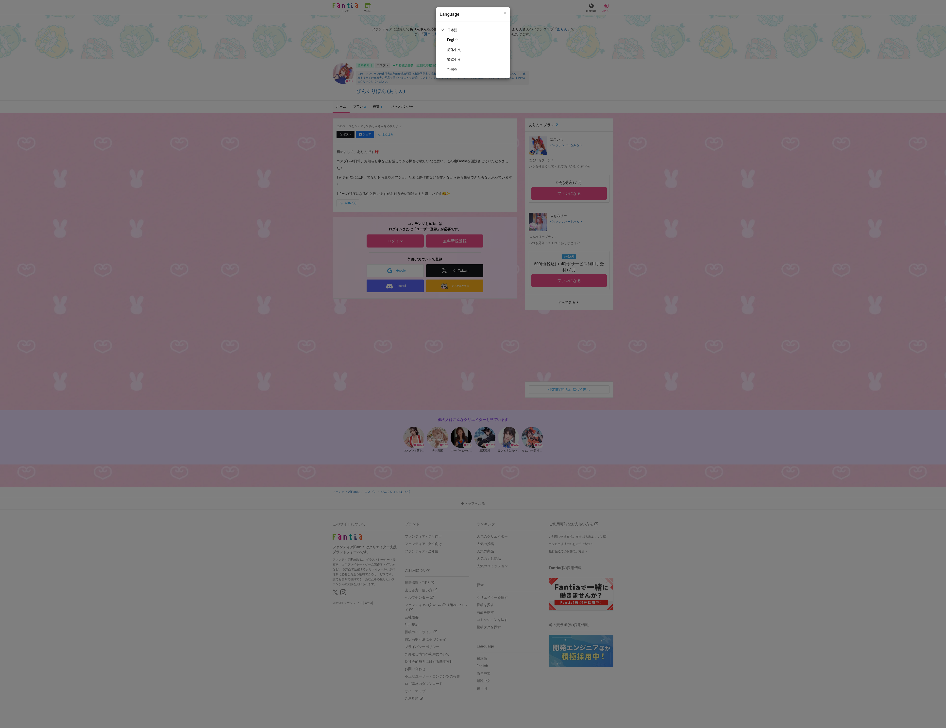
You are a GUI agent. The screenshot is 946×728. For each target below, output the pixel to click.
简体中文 (454, 50)
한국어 (452, 69)
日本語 (452, 30)
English (452, 40)
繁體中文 (454, 60)
